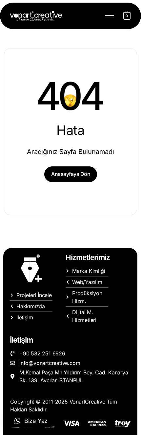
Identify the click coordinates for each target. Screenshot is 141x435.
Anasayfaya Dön (70, 174)
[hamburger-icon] (109, 15)
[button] (31, 420)
